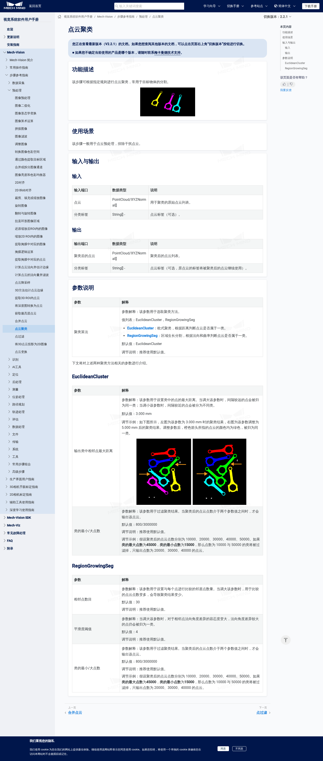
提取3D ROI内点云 (27, 298)
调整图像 (21, 144)
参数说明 (287, 58)
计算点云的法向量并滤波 (32, 275)
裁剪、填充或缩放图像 (30, 198)
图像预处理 (22, 98)
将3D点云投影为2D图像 (31, 344)
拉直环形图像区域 (27, 221)
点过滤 (19, 336)
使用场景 (287, 37)
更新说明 (13, 37)
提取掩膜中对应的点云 (30, 259)
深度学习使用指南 (22, 510)
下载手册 (311, 6)
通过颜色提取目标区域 (30, 159)
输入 (287, 47)
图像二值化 (22, 105)
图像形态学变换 (25, 113)
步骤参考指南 (19, 75)
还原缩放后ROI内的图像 (31, 228)
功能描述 (287, 32)
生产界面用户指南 (22, 479)
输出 (287, 53)
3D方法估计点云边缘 (29, 290)
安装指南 (13, 44)
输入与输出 (289, 42)
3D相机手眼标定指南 (24, 487)
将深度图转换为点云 (29, 305)
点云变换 (21, 352)
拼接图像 (21, 128)
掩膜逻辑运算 (24, 252)
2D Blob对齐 (23, 190)
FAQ (10, 540)
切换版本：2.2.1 (276, 17)
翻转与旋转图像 (25, 213)
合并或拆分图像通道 (29, 167)
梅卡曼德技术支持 (167, 53)
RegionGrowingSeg (296, 68)
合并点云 (21, 321)
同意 (223, 748)
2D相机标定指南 (21, 494)
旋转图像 (21, 205)
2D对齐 (20, 182)
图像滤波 (21, 136)
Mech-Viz (13, 525)
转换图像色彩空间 (27, 151)
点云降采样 (22, 282)
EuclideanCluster (295, 63)
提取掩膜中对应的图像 (30, 244)
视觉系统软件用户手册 (21, 19)
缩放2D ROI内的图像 (29, 236)
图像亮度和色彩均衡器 (30, 175)
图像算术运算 (24, 121)
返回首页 (35, 6)
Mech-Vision (16, 52)
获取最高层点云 (25, 313)
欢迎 (10, 29)
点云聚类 (21, 328)
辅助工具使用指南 (22, 502)
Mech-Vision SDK (19, 517)
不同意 (239, 748)
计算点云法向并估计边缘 (32, 267)
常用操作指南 (19, 67)
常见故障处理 (16, 533)
